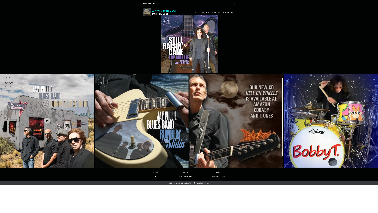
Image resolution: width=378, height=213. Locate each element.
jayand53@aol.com (149, 4)
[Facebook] (234, 4)
